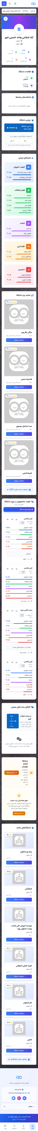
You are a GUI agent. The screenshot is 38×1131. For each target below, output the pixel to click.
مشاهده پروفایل (19, 340)
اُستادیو (33, 11)
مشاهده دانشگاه (19, 862)
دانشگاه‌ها (25, 11)
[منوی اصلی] (15, 3)
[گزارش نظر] (8, 519)
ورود (4, 4)
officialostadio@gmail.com (17, 1093)
